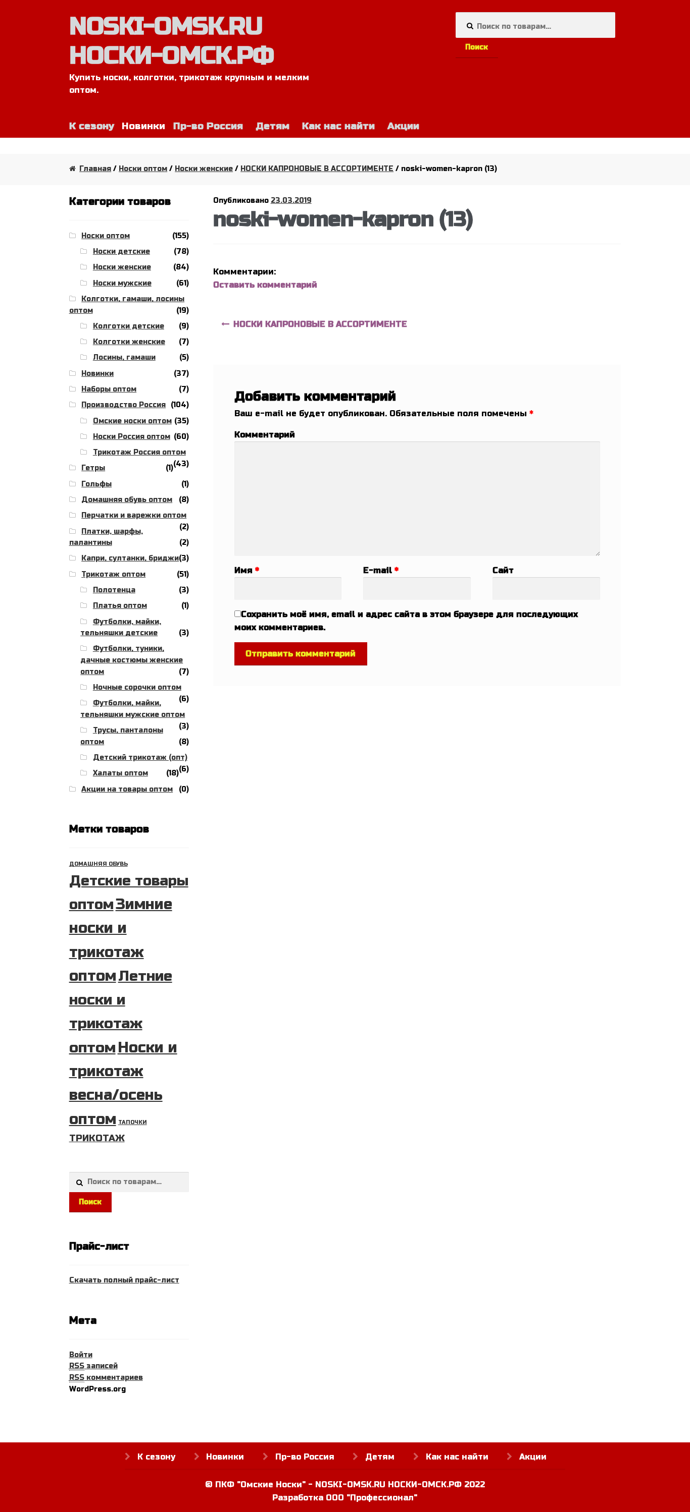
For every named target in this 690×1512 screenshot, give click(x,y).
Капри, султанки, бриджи (130, 558)
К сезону (91, 126)
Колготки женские (129, 342)
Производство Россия (123, 405)
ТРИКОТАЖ (97, 1138)
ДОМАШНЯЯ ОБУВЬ (98, 864)
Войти (80, 1355)
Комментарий (264, 434)
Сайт (503, 570)
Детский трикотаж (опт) (140, 757)
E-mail (381, 570)
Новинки (97, 373)
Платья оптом (120, 605)
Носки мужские (122, 283)
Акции (403, 126)
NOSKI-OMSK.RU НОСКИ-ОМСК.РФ (171, 41)
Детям (272, 126)
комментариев (106, 1377)
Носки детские (121, 251)
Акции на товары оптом (127, 789)
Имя (246, 570)
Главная (95, 168)
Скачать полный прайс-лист (124, 1280)
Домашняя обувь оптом (126, 499)
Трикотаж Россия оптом (139, 452)
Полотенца (114, 590)
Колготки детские (128, 326)
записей (93, 1366)
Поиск (476, 47)
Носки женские (204, 168)
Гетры (93, 468)
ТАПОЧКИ (132, 1122)
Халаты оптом (120, 773)
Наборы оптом (108, 389)
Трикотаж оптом (113, 574)
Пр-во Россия (208, 126)
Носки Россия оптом (131, 436)
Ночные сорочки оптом (137, 687)
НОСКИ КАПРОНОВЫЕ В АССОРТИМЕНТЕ (316, 168)
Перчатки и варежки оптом (133, 515)
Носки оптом (143, 168)
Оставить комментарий (265, 285)
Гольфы (96, 484)
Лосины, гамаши (124, 357)
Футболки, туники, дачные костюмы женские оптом (131, 660)
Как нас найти (338, 126)
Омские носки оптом (132, 421)
